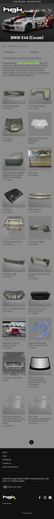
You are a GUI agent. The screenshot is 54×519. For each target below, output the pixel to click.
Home (4, 46)
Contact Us (7, 463)
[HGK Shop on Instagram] (45, 497)
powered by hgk (7, 503)
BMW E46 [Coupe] (13, 46)
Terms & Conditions (10, 466)
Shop (5, 456)
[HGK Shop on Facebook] (39, 497)
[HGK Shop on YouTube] (50, 497)
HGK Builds (7, 459)
